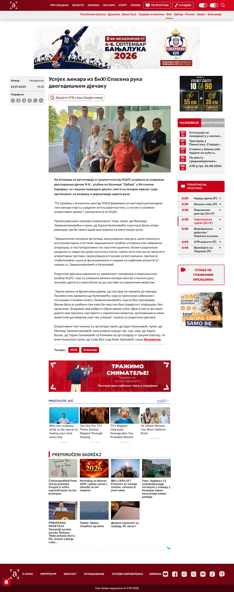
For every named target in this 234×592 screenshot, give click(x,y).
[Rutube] (203, 574)
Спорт (123, 5)
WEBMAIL (155, 574)
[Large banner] (117, 47)
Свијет (201, 14)
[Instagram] (184, 574)
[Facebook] (174, 574)
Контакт (70, 574)
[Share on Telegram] (24, 100)
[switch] (203, 5)
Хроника (93, 5)
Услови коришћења (127, 574)
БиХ (169, 14)
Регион (190, 14)
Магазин (109, 5)
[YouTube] (165, 574)
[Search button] (223, 5)
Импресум (48, 574)
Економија (214, 14)
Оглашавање (94, 574)
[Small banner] (201, 93)
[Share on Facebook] (18, 100)
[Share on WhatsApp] (35, 100)
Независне (152, 339)
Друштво (114, 14)
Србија (178, 14)
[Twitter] (193, 574)
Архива (136, 5)
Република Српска (93, 14)
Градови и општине (151, 14)
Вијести (78, 5)
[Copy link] (13, 100)
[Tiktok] (212, 574)
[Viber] (222, 574)
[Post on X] (30, 100)
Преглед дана (59, 5)
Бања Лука (129, 14)
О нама (27, 574)
